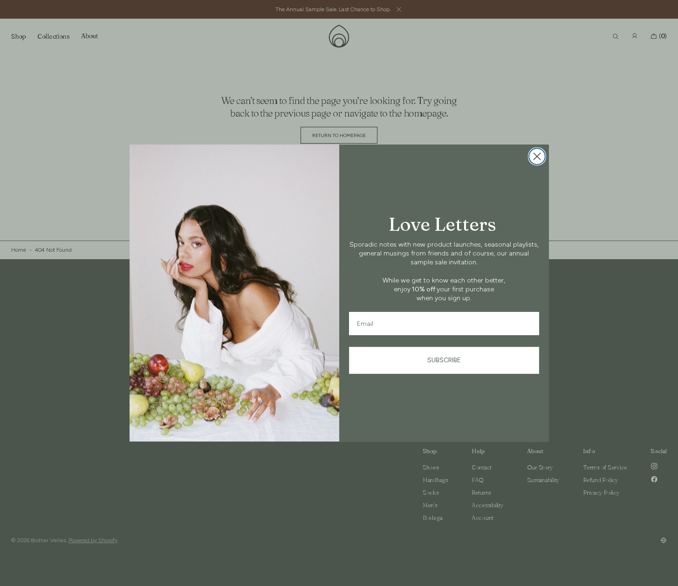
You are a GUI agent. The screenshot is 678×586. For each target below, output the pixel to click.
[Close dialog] (537, 156)
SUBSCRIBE (444, 360)
